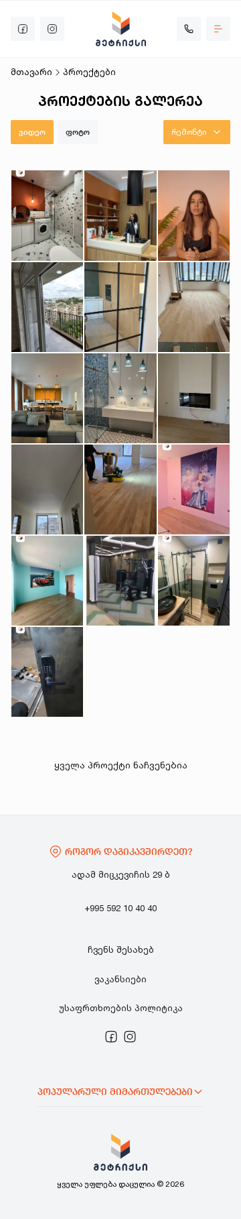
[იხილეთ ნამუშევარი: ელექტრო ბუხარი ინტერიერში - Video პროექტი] (193, 398)
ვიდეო (32, 132)
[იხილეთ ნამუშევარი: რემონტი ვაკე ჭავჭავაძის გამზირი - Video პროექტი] (193, 307)
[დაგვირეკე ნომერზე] (189, 29)
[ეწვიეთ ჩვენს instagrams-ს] (52, 29)
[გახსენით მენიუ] (218, 29)
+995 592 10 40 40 (120, 908)
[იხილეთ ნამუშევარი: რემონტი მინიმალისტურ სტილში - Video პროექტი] (120, 307)
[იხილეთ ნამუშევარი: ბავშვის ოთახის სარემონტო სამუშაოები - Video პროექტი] (193, 489)
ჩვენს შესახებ (121, 949)
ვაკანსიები (120, 979)
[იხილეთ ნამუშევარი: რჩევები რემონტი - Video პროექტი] (193, 215)
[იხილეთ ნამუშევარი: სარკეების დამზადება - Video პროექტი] (120, 580)
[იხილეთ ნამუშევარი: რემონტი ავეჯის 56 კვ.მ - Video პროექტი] (47, 307)
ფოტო (78, 132)
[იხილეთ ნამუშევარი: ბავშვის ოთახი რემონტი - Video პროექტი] (47, 580)
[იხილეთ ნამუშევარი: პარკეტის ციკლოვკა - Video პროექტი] (120, 489)
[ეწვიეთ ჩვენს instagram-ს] (130, 1036)
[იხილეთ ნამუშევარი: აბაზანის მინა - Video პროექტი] (193, 580)
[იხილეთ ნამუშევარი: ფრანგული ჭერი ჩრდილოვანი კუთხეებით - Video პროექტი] (47, 489)
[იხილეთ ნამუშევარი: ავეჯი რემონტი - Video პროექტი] (47, 398)
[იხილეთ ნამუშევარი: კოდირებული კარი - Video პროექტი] (47, 671)
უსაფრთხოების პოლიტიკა (121, 1007)
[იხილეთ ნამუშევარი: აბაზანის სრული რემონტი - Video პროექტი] (120, 398)
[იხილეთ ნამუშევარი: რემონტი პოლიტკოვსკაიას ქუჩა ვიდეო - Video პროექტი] (120, 215)
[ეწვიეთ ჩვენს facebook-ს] (23, 29)
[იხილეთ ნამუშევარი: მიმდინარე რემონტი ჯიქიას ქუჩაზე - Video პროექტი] (47, 215)
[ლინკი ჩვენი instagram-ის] (130, 1036)
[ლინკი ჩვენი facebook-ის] (111, 1036)
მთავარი (31, 71)
